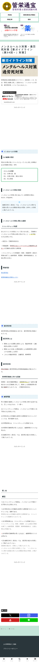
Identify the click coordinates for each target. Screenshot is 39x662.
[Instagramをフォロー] (29, 615)
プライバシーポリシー (10, 648)
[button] (35, 392)
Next (38, 31)
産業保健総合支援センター (9, 277)
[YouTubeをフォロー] (10, 620)
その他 (5, 610)
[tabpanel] (11, 31)
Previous (1, 31)
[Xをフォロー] (10, 615)
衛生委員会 (4, 272)
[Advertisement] (19, 128)
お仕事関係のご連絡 (9, 644)
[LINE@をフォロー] (29, 620)
